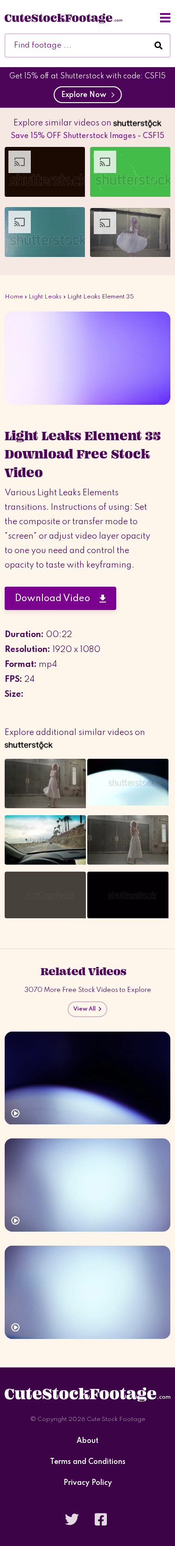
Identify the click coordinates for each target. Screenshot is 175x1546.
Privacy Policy (87, 1483)
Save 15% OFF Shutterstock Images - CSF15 (87, 136)
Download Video (57, 598)
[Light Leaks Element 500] (87, 1078)
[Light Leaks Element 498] (87, 1292)
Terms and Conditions (88, 1462)
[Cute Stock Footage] (63, 18)
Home (14, 297)
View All (85, 1009)
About (87, 1441)
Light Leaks (45, 297)
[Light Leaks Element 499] (87, 1185)
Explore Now (85, 95)
